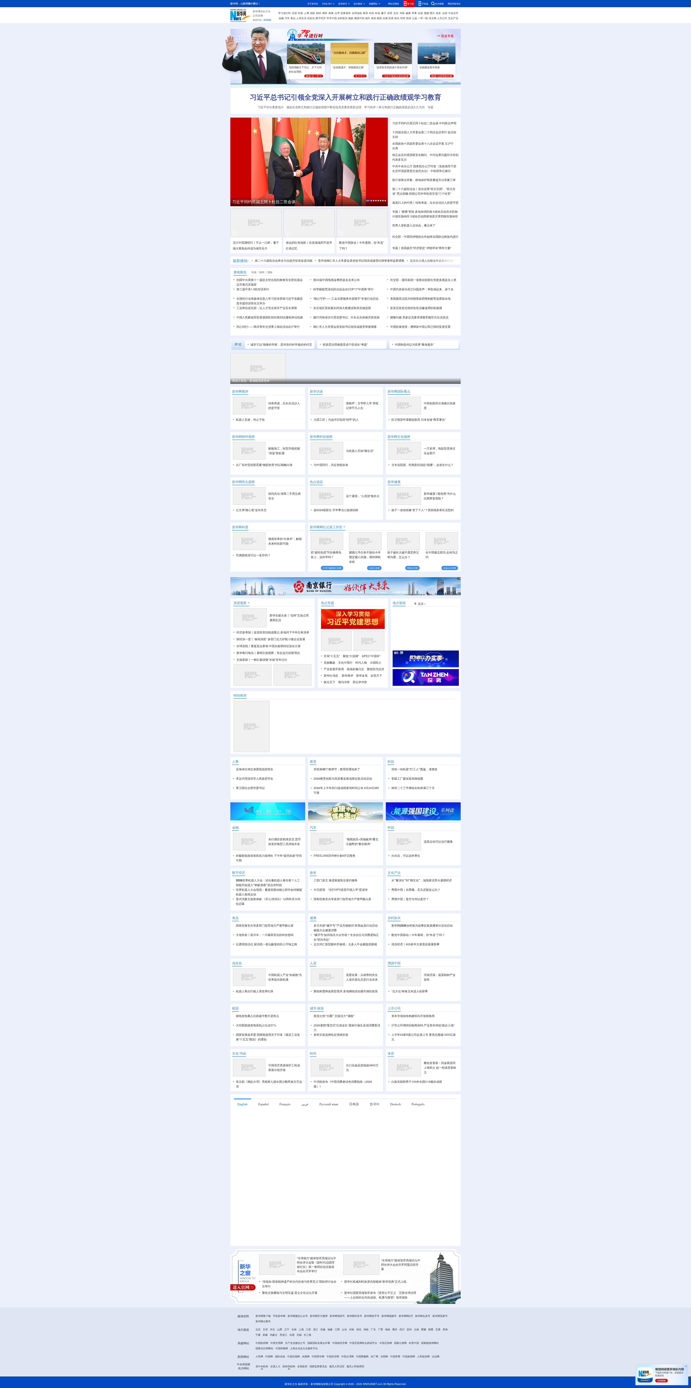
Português (418, 1104)
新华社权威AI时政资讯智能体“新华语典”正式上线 (375, 1281)
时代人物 (361, 662)
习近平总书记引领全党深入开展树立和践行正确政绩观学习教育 (345, 97)
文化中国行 (345, 662)
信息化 (311, 18)
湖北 (358, 1329)
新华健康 (394, 481)
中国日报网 (293, 1356)
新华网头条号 (422, 1316)
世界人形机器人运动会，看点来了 (413, 225)
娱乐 (396, 18)
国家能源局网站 (430, 1343)
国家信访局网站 (264, 1348)
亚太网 (432, 18)
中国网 (269, 1356)
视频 (426, 13)
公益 (414, 18)
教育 (365, 13)
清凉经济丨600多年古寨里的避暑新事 (431, 381)
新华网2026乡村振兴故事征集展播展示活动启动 (422, 925)
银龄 (350, 18)
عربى (305, 1104)
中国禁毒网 (281, 1348)
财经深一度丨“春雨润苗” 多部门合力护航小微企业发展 (270, 639)
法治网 (435, 1356)
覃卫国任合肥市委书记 (250, 788)
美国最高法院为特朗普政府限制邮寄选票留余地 (420, 298)
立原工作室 (374, 567)
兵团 (291, 1334)
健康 (408, 13)
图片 (432, 13)
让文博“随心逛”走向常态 (251, 510)
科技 (371, 13)
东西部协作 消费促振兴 (247, 381)
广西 (380, 1329)
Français (284, 1104)
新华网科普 (240, 527)
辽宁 (286, 1329)
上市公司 (442, 18)
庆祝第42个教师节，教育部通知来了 (337, 769)
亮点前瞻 (402, 193)
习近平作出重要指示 (271, 107)
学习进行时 (284, 13)
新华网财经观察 (243, 436)
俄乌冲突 (344, 682)
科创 (377, 13)
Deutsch (395, 1104)
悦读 (408, 18)
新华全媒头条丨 (280, 615)
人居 (313, 963)
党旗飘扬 (329, 662)
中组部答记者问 (440, 171)
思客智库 (346, 13)
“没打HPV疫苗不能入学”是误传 (348, 890)
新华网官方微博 (319, 1316)
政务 (438, 13)
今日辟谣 (319, 890)
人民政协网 (423, 1356)
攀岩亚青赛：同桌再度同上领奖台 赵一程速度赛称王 (440, 1067)
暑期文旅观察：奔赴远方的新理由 (278, 653)
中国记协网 (385, 1343)
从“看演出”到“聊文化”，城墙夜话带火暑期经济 (421, 880)
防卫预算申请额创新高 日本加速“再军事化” (418, 419)
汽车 (287, 18)
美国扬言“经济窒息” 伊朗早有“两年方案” (426, 248)
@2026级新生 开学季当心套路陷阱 (336, 510)
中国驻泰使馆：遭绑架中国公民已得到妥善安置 (420, 327)
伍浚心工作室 (449, 567)
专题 (430, 107)
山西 (279, 1329)
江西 (337, 1329)
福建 (330, 1329)
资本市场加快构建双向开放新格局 (413, 1016)
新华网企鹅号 (263, 1321)
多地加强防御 (423, 211)
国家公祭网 (400, 1343)
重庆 (394, 1329)
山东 (344, 1329)
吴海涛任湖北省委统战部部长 (254, 769)
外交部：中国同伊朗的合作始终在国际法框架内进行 (425, 236)
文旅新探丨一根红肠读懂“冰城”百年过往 (261, 660)
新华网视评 (240, 391)
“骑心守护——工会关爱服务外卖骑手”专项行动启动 (345, 298)
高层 (294, 13)
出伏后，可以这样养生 (405, 855)
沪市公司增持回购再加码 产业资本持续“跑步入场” (422, 1025)
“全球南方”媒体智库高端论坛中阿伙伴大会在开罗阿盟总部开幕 (400, 1264)
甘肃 (438, 1329)
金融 (281, 18)
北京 (258, 1329)
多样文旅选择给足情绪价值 (331, 1034)
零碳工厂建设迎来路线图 (407, 778)
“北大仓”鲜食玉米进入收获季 (409, 991)
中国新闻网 (408, 1356)
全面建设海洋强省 (429, 67)
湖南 (366, 1329)
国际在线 (280, 1356)
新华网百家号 (440, 1316)
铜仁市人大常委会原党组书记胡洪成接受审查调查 (345, 327)
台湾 (337, 13)
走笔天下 (376, 675)
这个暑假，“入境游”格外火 (363, 496)
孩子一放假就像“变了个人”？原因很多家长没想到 (422, 510)
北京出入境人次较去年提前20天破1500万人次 (399, 260)
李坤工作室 (412, 567)
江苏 (308, 1329)
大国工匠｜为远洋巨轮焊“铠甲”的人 (336, 419)
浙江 (315, 1329)
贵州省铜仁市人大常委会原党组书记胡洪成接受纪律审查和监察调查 (321, 260)
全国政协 (302, 1366)
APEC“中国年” (371, 656)
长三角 (307, 1334)
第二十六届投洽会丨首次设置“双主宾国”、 (419, 189)
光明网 (384, 1356)
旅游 (373, 18)
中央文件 (453, 13)
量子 (383, 13)
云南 (416, 1329)
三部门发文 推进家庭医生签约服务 (336, 880)
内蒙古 (273, 1334)
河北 (272, 1329)
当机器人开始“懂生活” (360, 451)
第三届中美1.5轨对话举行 (252, 289)
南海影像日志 (355, 669)
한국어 (374, 1104)
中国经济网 (332, 1356)
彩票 (391, 18)
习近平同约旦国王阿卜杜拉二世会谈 (415, 123)
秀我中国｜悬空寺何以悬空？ (410, 899)
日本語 (354, 1104)
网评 (324, 13)
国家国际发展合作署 (318, 1343)
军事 (414, 13)
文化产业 (453, 18)
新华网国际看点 (399, 391)
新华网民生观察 (243, 481)
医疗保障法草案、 (403, 180)
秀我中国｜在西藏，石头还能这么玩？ (415, 890)
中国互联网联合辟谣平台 (363, 1343)
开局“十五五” (332, 656)
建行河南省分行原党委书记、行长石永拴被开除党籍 (346, 317)
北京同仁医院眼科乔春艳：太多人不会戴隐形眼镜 (345, 944)
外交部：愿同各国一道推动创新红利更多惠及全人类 (423, 280)
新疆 (265, 1334)
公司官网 (258, 15)
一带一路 (423, 18)
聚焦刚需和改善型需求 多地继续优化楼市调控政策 (346, 991)
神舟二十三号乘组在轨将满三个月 (413, 788)
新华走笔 (362, 675)
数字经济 (321, 18)
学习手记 (360, 76)
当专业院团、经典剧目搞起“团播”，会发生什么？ (422, 465)
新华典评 (347, 675)
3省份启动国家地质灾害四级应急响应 (434, 216)
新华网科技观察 (321, 436)
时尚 (402, 18)
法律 (444, 13)
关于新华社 (312, 3)
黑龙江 (283, 1334)
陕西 (430, 1329)
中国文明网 (276, 1343)
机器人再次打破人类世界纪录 (254, 991)
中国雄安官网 (339, 1343)
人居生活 (301, 18)
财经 (318, 13)
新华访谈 (316, 391)
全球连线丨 (243, 646)
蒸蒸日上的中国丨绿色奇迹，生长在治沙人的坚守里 (425, 202)
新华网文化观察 (399, 436)
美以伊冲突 (360, 682)
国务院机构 (289, 1366)
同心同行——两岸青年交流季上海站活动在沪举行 (268, 327)
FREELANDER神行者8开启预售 (334, 855)
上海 (301, 1329)
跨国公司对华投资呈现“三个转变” (430, 193)
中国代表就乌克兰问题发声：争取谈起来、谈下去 (421, 289)
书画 (402, 13)
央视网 (306, 1356)
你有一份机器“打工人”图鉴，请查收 (414, 769)
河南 (351, 1329)
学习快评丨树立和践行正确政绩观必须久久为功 (394, 107)
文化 (395, 13)
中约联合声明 (447, 123)
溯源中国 (359, 18)
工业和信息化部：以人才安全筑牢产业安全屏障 (266, 308)
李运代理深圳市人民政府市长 (254, 778)
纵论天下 (329, 682)
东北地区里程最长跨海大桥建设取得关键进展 (342, 308)
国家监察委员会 (318, 1366)
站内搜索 (439, 3)
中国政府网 (262, 1343)
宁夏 (258, 1334)
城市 (367, 18)
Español (263, 1104)
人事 (306, 13)
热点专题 (327, 602)
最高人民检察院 (355, 1366)
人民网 (259, 1356)
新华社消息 (331, 675)
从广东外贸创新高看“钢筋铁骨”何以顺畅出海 (264, 465)
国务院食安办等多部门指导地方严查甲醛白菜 (342, 899)
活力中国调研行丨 (244, 242)
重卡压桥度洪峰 (359, 381)
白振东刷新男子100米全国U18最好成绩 (416, 1081)
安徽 (322, 1329)
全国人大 (275, 1366)
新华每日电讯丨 (246, 653)
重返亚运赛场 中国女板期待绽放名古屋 (276, 646)
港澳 (330, 13)
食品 (292, 18)
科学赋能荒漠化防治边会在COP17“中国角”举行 (343, 289)
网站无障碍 (393, 3)
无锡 (299, 1334)
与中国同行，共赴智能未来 (331, 465)
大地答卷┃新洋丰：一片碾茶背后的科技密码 (264, 935)
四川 (402, 1329)
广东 (373, 1329)
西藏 (423, 1329)
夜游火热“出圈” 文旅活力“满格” (334, 1016)
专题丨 (396, 211)
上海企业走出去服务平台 (304, 1348)
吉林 (294, 1329)
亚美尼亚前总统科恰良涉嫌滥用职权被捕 (416, 308)
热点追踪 (316, 481)
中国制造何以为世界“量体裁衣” (414, 344)
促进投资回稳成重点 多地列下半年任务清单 (281, 632)
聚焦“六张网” (351, 656)
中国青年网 (318, 1356)
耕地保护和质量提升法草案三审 (435, 180)
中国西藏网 (362, 1356)
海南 (387, 1329)
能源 (379, 18)
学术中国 (332, 18)
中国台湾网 (347, 1356)
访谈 (420, 13)
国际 (312, 13)
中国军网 (395, 1356)
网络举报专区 (454, 3)
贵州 (409, 1329)
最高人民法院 (336, 1366)
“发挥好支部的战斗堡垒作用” (392, 67)
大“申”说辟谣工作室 (332, 567)
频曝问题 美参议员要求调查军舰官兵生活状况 (419, 317)
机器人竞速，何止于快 (250, 419)
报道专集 (447, 36)
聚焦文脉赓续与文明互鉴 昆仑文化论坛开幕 (289, 1293)
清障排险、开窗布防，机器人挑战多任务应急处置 (286, 200)
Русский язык (328, 1104)
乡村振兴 (342, 18)
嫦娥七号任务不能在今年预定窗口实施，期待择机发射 (365, 557)
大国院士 (375, 662)
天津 (265, 1329)
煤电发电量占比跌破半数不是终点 (257, 1016)
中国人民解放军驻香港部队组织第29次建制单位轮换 (269, 317)
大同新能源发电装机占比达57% (256, 1025)
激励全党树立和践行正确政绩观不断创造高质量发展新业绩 (323, 107)
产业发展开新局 (334, 669)
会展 (385, 18)
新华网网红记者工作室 (326, 527)
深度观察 (240, 602)
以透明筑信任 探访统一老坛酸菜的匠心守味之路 (266, 944)
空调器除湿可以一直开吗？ (253, 555)
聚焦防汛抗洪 (375, 669)
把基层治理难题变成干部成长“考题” (345, 344)
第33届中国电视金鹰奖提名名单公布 (336, 280)
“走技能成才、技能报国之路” (348, 67)
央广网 (374, 1356)
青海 (445, 1329)
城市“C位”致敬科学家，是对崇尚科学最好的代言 (281, 344)
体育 (389, 13)
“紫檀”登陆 (407, 211)
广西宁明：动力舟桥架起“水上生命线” (314, 381)
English (242, 1104)
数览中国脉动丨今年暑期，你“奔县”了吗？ (418, 935)
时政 (300, 13)
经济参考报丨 (245, 632)
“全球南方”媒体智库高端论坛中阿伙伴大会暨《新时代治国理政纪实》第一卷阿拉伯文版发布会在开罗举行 (316, 1264)
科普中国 (414, 1343)
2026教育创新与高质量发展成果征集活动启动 (343, 778)
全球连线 (357, 13)
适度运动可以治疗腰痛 (438, 841)
